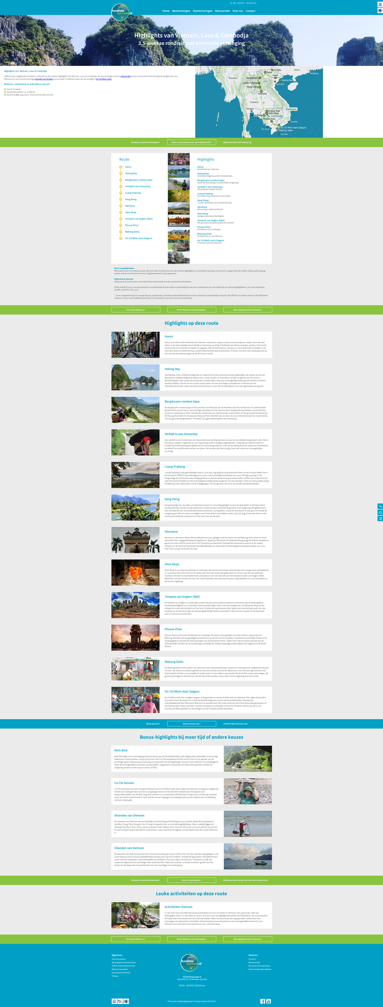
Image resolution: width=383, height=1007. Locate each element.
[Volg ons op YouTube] (268, 1001)
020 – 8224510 (187, 985)
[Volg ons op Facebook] (262, 1001)
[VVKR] (120, 1001)
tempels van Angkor (44, 79)
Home (165, 11)
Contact (250, 11)
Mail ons (252, 3)
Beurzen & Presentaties (259, 965)
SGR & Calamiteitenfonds (123, 965)
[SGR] (114, 1001)
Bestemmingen (181, 11)
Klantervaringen (202, 11)
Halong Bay (126, 76)
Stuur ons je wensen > (192, 880)
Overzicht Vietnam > (135, 309)
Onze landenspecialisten (260, 969)
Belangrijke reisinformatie (124, 962)
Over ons (238, 11)
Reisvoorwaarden (120, 969)
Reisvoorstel (222, 11)
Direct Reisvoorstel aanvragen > (192, 309)
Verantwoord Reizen (121, 972)
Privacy (115, 976)
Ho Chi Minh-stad (103, 79)
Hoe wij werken (119, 959)
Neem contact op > (192, 723)
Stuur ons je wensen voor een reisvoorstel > (192, 142)
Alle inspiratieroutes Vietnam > (247, 309)
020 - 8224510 (238, 3)
